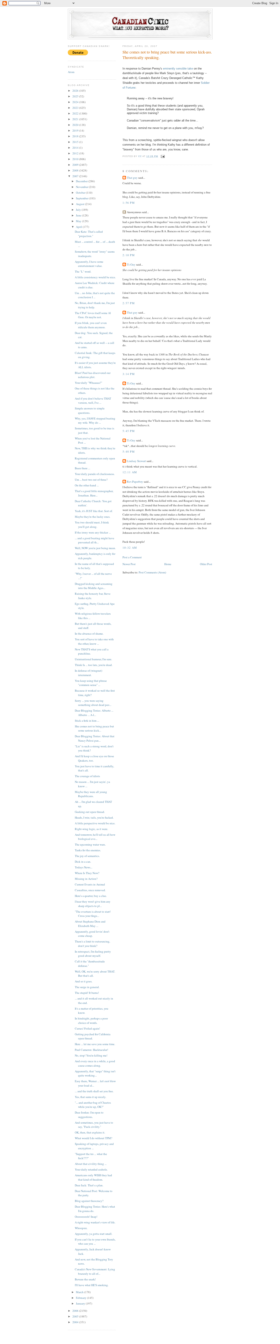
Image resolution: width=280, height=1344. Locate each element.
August (80, 204)
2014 (75, 148)
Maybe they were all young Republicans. (91, 794)
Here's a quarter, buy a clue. (91, 896)
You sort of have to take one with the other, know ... (94, 641)
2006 (75, 1311)
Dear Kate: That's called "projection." (89, 234)
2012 (75, 153)
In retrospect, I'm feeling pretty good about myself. (93, 954)
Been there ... (82, 468)
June (79, 215)
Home (167, 564)
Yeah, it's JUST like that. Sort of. (94, 511)
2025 (75, 96)
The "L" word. (83, 271)
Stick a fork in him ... (87, 721)
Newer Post (129, 564)
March (80, 1292)
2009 (75, 165)
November (82, 187)
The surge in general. (87, 987)
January (81, 1303)
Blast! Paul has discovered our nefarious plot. (92, 375)
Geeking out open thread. (90, 812)
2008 (75, 170)
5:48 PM (128, 451)
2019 (75, 130)
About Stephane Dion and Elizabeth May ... (90, 923)
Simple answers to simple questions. (90, 410)
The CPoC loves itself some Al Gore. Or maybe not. (93, 315)
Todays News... (83, 867)
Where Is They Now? (87, 873)
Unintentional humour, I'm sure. (93, 659)
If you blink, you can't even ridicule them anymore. (91, 325)
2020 (75, 125)
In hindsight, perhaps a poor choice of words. (91, 1020)
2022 (75, 113)
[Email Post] (162, 156)
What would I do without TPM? (93, 1138)
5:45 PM (128, 431)
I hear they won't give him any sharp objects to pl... (92, 904)
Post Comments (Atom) (152, 572)
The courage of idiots (87, 776)
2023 (75, 108)
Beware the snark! (85, 1279)
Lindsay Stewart (136, 461)
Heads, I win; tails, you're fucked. (94, 817)
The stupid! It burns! (87, 993)
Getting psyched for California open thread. (92, 1036)
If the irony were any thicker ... (93, 532)
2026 (75, 91)
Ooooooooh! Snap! (86, 1217)
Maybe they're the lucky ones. (92, 517)
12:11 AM (129, 472)
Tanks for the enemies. (88, 850)
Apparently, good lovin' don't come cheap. (92, 934)
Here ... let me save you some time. (95, 1044)
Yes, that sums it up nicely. (90, 1097)
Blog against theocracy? (89, 1201)
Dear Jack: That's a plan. (89, 1185)
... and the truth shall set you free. (94, 1091)
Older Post (206, 564)
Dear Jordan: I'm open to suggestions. (89, 1114)
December (82, 181)
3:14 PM (128, 374)
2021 (75, 119)
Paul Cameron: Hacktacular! (91, 1050)
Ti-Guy (131, 264)
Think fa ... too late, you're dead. (93, 665)
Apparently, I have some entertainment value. (89, 264)
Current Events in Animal (90, 884)
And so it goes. (83, 981)
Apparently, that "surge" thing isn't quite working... (95, 1073)
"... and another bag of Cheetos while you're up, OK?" (93, 1105)
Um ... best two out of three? (91, 480)
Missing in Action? (86, 879)
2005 (75, 1316)
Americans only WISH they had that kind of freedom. (93, 1177)
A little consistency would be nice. (95, 277)
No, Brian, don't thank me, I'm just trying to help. (95, 305)
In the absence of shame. (89, 633)
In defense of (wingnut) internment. (88, 673)
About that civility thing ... (91, 1164)
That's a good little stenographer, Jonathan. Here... (94, 493)
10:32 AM (129, 548)
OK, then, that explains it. (90, 1132)
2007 (75, 176)
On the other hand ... (87, 485)
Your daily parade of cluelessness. (95, 474)
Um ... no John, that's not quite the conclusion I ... (95, 295)
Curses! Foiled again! (87, 1028)
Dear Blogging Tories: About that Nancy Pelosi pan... (94, 738)
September (82, 198)
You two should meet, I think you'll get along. (92, 524)
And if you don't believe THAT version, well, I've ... (93, 400)
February (81, 1298)
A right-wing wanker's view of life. (95, 1222)
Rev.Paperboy (135, 482)
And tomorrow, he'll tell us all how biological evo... (95, 837)
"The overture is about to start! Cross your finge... (93, 914)
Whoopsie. (81, 1228)
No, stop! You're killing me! (91, 1055)
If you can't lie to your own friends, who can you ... (95, 1241)
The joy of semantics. (87, 856)
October (81, 193)
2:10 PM (128, 255)
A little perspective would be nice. (95, 823)
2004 (75, 1322)
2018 (75, 136)
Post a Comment (132, 557)
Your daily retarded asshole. (91, 1169)
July (79, 210)
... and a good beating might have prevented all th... (94, 540)
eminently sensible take (178, 68)
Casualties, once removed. (90, 890)
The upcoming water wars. (90, 844)
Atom (71, 72)
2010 (75, 159)
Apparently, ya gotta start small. (93, 1234)
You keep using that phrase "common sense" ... (91, 683)
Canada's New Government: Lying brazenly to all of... (95, 1271)
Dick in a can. (83, 862)
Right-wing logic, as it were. (91, 829)
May (79, 221)
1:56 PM (128, 203)
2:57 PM (128, 303)
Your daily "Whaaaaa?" (88, 383)
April (79, 227)
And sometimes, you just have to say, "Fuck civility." (94, 1125)
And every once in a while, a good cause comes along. (95, 1063)
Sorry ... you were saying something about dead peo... (93, 703)
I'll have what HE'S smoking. (91, 1285)
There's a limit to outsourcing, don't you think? (92, 943)
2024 (75, 102)
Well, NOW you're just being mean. (95, 548)
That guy (132, 178)
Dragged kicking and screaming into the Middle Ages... (93, 586)
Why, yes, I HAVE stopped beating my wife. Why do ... (95, 420)
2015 (75, 142)
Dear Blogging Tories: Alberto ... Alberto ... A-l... (94, 713)
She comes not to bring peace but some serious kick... (94, 728)
